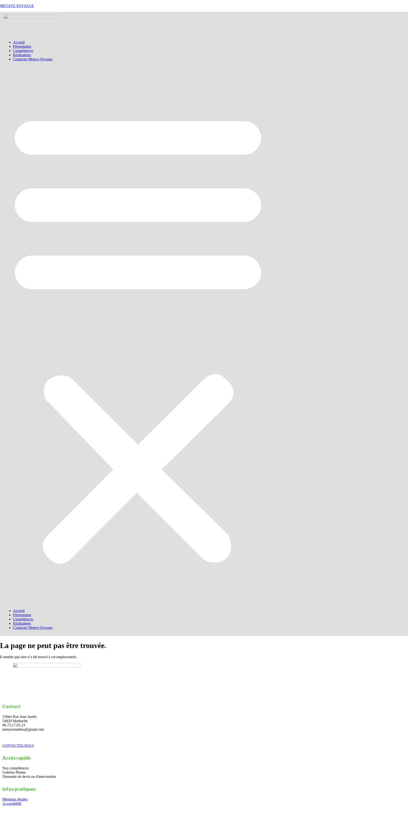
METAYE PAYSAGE (17, 6)
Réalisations (22, 55)
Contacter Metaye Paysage (33, 59)
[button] (138, 335)
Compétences (23, 51)
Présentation (22, 46)
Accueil (19, 42)
